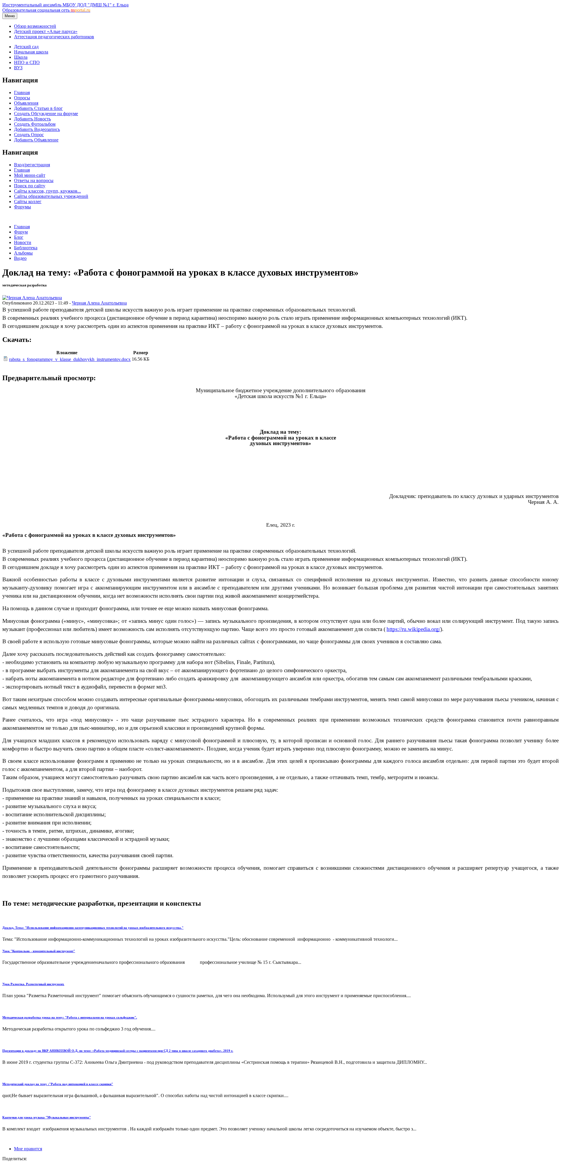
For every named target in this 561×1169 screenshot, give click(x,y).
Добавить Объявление (36, 139)
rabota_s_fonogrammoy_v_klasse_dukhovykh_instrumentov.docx (70, 359)
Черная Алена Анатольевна (99, 302)
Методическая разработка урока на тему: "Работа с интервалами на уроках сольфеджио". (69, 1017)
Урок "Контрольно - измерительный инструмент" (38, 951)
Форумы (22, 206)
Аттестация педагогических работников (54, 36)
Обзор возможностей (35, 26)
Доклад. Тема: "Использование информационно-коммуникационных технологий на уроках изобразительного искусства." (92, 927)
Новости (22, 242)
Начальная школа (31, 51)
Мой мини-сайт (29, 175)
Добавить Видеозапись (37, 129)
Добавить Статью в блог (38, 108)
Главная (22, 92)
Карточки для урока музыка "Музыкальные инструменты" (46, 1117)
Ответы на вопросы (33, 180)
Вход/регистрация (32, 164)
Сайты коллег (27, 201)
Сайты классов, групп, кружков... (47, 191)
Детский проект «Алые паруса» (45, 31)
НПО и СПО (27, 62)
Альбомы (23, 252)
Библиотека (25, 247)
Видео (20, 258)
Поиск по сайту (29, 185)
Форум (21, 231)
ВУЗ (18, 67)
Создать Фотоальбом (35, 124)
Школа (20, 57)
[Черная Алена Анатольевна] (32, 297)
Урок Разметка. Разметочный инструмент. (33, 984)
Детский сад (26, 46)
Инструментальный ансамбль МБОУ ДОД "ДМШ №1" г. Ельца (65, 4)
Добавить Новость (32, 118)
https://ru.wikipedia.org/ (413, 629)
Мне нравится (28, 1148)
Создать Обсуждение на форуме (46, 113)
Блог (18, 237)
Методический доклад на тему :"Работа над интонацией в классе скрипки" (57, 1084)
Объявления (26, 103)
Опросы (22, 97)
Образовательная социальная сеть (46, 10)
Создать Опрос (29, 134)
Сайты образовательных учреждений (51, 196)
